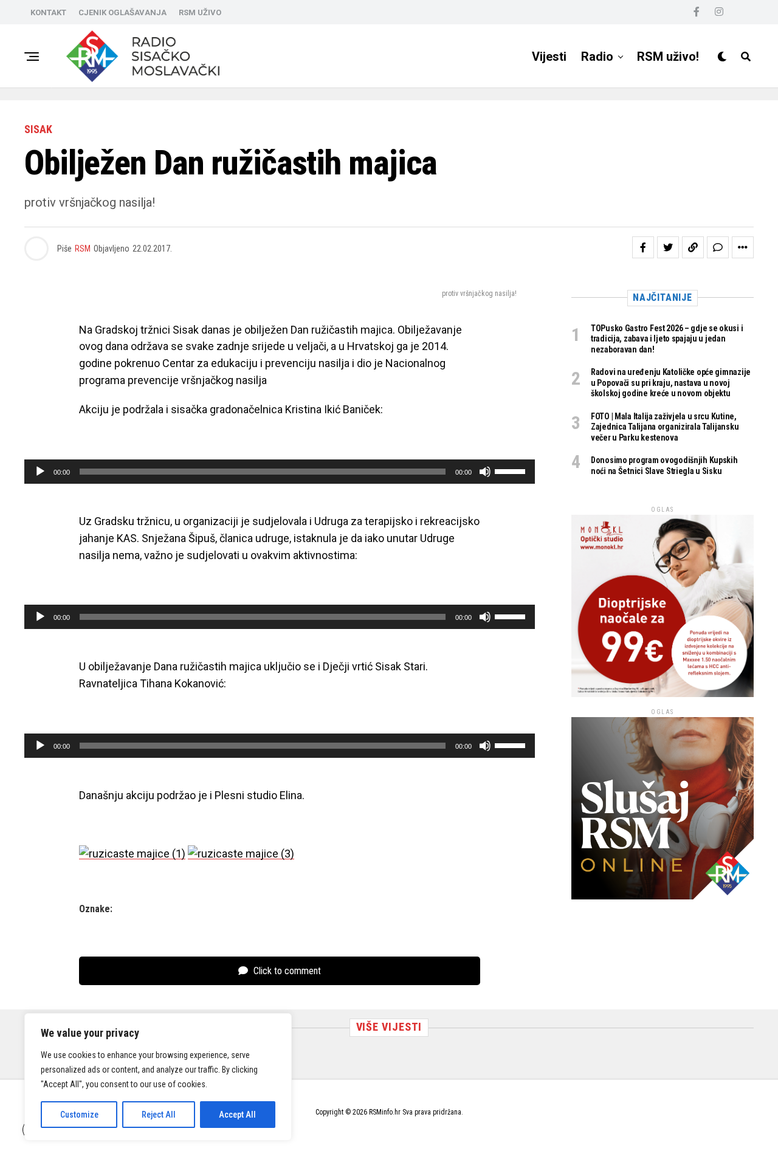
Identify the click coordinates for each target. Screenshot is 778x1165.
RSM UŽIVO (200, 12)
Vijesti (549, 56)
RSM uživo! (668, 56)
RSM (83, 248)
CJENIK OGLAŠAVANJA (122, 12)
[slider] (512, 470)
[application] (279, 471)
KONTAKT (48, 12)
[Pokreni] (40, 472)
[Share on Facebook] (643, 247)
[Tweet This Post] (668, 247)
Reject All (159, 1114)
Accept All (237, 1114)
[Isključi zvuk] (485, 472)
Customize (79, 1114)
